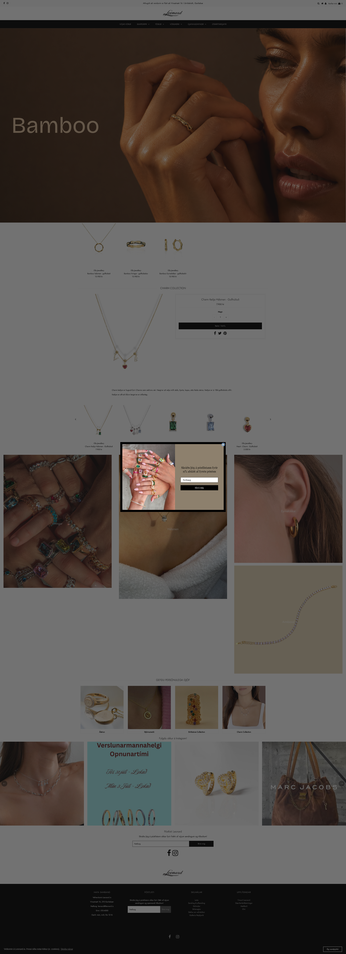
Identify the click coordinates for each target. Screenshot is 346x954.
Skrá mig (199, 487)
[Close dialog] (223, 444)
